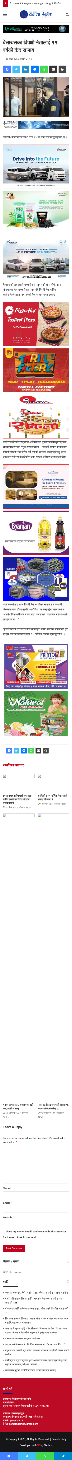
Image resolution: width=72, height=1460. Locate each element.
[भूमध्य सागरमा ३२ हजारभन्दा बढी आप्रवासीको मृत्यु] (19, 957)
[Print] (62, 69)
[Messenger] (35, 69)
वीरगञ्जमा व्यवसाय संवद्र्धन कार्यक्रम (22, 1338)
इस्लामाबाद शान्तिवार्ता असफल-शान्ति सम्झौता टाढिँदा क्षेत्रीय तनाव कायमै (17, 799)
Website (7, 1217)
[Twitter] (16, 69)
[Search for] (67, 16)
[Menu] (5, 16)
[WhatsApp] (44, 69)
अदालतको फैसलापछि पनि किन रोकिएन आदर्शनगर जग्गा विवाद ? (35, 1344)
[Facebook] (7, 69)
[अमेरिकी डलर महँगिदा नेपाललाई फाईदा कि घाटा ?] (53, 783)
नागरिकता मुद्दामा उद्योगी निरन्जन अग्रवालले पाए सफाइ (30, 1370)
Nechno (48, 1445)
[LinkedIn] (25, 69)
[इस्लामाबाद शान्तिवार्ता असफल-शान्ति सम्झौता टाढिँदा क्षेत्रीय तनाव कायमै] (19, 783)
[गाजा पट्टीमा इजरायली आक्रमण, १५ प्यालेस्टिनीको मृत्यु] (53, 957)
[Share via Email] (53, 69)
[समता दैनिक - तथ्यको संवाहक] (36, 14)
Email (7, 1202)
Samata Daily (58, 1439)
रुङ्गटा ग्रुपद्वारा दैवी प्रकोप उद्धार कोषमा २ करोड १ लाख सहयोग (36, 1292)
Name (7, 1188)
